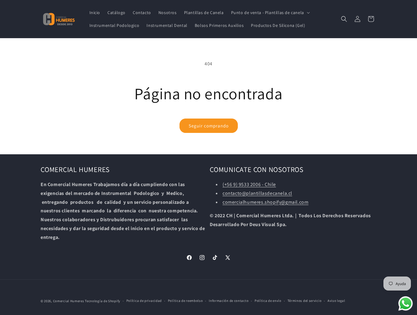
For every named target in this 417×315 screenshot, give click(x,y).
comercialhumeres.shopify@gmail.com (265, 202)
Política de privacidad (144, 301)
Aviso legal (336, 301)
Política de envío (268, 301)
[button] (269, 12)
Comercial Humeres (68, 301)
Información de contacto (228, 301)
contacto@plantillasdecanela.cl (257, 193)
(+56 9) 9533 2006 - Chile (249, 184)
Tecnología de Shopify (102, 301)
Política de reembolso (185, 301)
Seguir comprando (209, 126)
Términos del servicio (305, 301)
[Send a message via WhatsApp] (405, 303)
